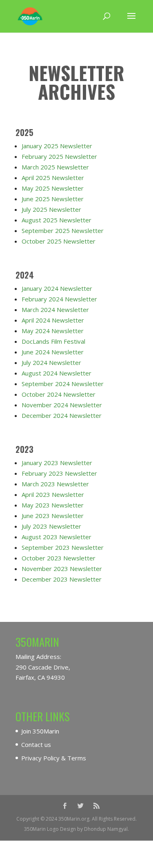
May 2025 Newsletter (53, 188)
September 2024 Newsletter (63, 384)
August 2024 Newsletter (56, 373)
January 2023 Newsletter (57, 463)
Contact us (36, 744)
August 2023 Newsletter (56, 537)
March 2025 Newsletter (55, 167)
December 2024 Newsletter (62, 415)
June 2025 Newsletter (53, 199)
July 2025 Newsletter (51, 209)
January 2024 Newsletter (57, 288)
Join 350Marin (40, 731)
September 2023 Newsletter (63, 547)
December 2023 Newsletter (62, 579)
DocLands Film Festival (53, 341)
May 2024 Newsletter (53, 331)
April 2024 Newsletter (53, 320)
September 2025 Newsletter (63, 230)
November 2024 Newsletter (62, 405)
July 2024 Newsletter (51, 362)
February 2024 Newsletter (59, 299)
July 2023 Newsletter (51, 526)
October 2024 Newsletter (58, 394)
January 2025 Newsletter (57, 146)
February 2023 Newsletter (59, 473)
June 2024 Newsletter (53, 352)
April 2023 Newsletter (53, 494)
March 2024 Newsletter (55, 309)
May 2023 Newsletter (53, 505)
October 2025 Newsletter (58, 241)
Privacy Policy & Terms (53, 758)
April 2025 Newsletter (53, 177)
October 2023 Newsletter (58, 558)
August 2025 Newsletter (56, 220)
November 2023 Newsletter (62, 568)
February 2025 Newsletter (59, 156)
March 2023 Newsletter (55, 484)
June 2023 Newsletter (53, 516)
